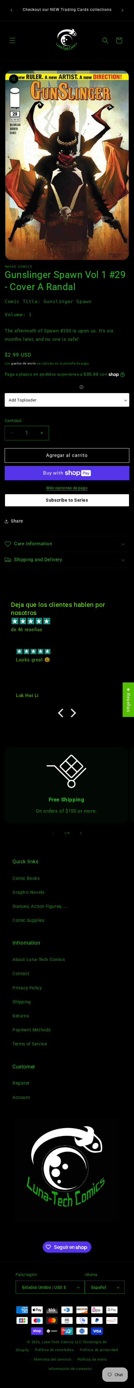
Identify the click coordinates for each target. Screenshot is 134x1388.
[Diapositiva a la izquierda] (53, 833)
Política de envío (92, 1360)
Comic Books (26, 878)
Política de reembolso (54, 1350)
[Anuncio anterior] (11, 10)
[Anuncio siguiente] (122, 10)
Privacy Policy (27, 987)
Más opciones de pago (67, 488)
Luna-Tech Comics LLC (62, 1342)
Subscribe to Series (67, 500)
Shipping (21, 1001)
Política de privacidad (99, 1350)
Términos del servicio (52, 1360)
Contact (20, 973)
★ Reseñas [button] (128, 699)
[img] (70, 621)
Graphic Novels (28, 892)
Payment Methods (31, 1029)
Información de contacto (70, 1369)
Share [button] (17, 520)
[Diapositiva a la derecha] (81, 833)
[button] (12, 40)
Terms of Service (29, 1043)
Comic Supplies (28, 920)
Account (21, 1097)
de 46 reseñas (26, 629)
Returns (20, 1015)
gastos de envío (23, 363)
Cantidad (13, 420)
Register (21, 1083)
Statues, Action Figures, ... (40, 906)
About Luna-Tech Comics (38, 959)
